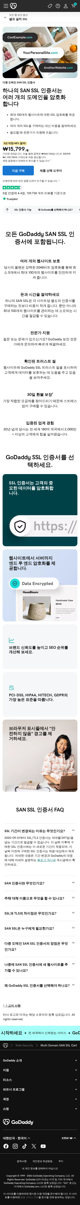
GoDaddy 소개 (12, 1060)
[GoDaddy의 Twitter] (34, 1148)
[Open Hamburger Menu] (4, 5)
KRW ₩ (67, 1138)
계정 (6, 1099)
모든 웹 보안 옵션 (18, 15)
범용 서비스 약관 (29, 1197)
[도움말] (57, 5)
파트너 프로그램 (14, 1089)
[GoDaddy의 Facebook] (6, 1148)
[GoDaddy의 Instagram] (15, 1148)
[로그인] (65, 5)
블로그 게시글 (46, 860)
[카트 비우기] (73, 6)
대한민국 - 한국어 (15, 1138)
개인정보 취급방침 (42, 1161)
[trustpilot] (12, 187)
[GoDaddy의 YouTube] (43, 1148)
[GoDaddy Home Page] (18, 1122)
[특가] (50, 5)
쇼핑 (6, 1108)
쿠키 (60, 1161)
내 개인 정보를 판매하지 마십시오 (40, 1168)
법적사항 (22, 1161)
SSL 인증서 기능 (22, 209)
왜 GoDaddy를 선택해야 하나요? (55, 209)
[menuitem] (7, 209)
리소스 (7, 1079)
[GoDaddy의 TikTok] (25, 1148)
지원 (6, 1069)
